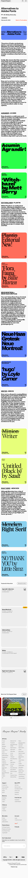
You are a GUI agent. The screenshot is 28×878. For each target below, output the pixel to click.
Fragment (12, 742)
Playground (4, 757)
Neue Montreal (13, 767)
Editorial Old (13, 740)
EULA (3, 792)
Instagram (4, 807)
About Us (17, 794)
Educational (4, 17)
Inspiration (17, 799)
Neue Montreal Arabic (13, 745)
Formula (12, 764)
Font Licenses (5, 787)
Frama (3, 740)
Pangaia (4, 771)
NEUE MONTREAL (7, 292)
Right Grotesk (22, 753)
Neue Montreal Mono (5, 773)
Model (3, 748)
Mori (11, 760)
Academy (17, 792)
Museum (4, 746)
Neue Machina (13, 758)
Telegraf (12, 756)
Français (17, 826)
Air (2, 777)
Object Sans (21, 760)
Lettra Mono (5, 750)
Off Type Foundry (6, 827)
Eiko (11, 773)
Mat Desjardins (17, 864)
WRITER (4, 391)
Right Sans (12, 762)
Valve (3, 751)
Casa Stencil (21, 776)
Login (16, 818)
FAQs (3, 790)
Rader (11, 766)
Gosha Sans (21, 765)
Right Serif (12, 749)
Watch (3, 744)
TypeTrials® (4, 832)
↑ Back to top (14, 866)
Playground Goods (6, 829)
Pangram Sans (13, 775)
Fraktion (20, 755)
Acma (11, 753)
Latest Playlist (18, 801)
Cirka (20, 761)
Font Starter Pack (18, 788)
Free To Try (4, 788)
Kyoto (3, 742)
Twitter (3, 808)
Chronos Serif (22, 778)
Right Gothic (21, 747)
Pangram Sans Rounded (22, 743)
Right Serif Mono (4, 768)
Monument (21, 751)
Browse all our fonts (22, 583)
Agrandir (20, 745)
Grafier (20, 763)
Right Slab (12, 751)
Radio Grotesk (13, 771)
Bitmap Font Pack (21, 757)
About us (4, 795)
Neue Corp (4, 753)
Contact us (4, 785)
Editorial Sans (5, 755)
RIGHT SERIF (5, 488)
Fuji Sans (21, 769)
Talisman (4, 762)
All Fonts (16, 785)
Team (3, 801)
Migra (20, 740)
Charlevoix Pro (22, 774)
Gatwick (4, 761)
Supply (20, 749)
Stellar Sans (21, 771)
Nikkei (3, 759)
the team (25, 864)
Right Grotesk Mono (5, 765)
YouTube (4, 810)
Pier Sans (21, 772)
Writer (11, 755)
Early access (17, 787)
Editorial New (13, 777)
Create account (18, 819)
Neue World (13, 769)
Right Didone (13, 747)
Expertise (4, 797)
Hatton (3, 775)
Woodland (21, 767)
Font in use (17, 790)
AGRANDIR (5, 113)
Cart (16, 823)
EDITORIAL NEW (7, 203)
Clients (3, 799)
